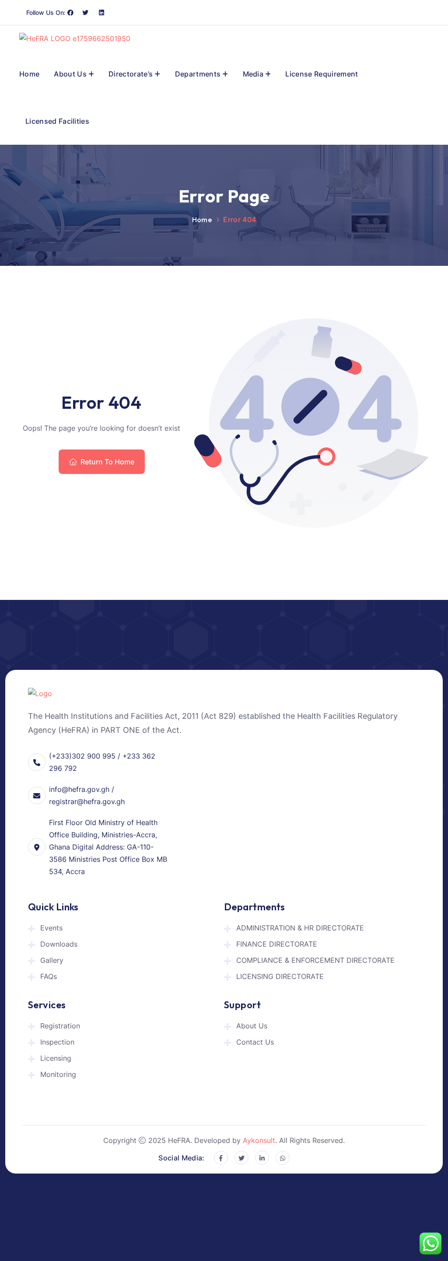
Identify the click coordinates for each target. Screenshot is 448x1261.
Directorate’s (130, 74)
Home (29, 74)
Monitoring (58, 1074)
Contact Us (255, 1042)
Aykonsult (259, 1140)
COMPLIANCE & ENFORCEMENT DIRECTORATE (315, 960)
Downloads (58, 944)
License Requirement (321, 74)
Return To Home (107, 461)
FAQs (48, 976)
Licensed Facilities (57, 121)
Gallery (51, 960)
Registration (60, 1025)
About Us (70, 74)
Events (51, 927)
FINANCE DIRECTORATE (276, 944)
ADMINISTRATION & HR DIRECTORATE (300, 927)
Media (253, 74)
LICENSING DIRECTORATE (280, 976)
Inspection (57, 1042)
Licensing (55, 1058)
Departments (198, 74)
